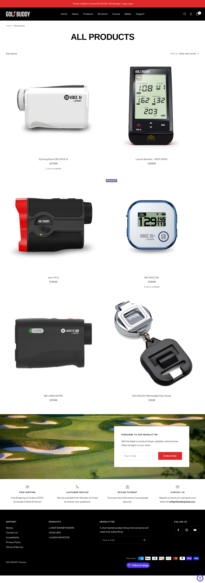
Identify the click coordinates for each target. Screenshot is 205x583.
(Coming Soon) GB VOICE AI (53, 159)
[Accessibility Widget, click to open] (200, 578)
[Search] (184, 14)
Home (64, 13)
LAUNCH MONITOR (59, 537)
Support (140, 13)
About (75, 13)
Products (88, 13)
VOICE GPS (55, 532)
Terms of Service (14, 547)
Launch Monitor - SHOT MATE (152, 159)
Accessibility (12, 537)
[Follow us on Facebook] (178, 530)
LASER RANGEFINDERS (61, 527)
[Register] (144, 540)
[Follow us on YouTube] (195, 530)
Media (128, 13)
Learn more (127, 3)
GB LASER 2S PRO (53, 395)
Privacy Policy (13, 542)
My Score (102, 13)
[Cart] (197, 14)
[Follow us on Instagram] (186, 530)
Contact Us (12, 532)
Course (116, 13)
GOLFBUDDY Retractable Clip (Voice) (151, 395)
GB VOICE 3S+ (151, 277)
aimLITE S (53, 277)
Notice (9, 527)
